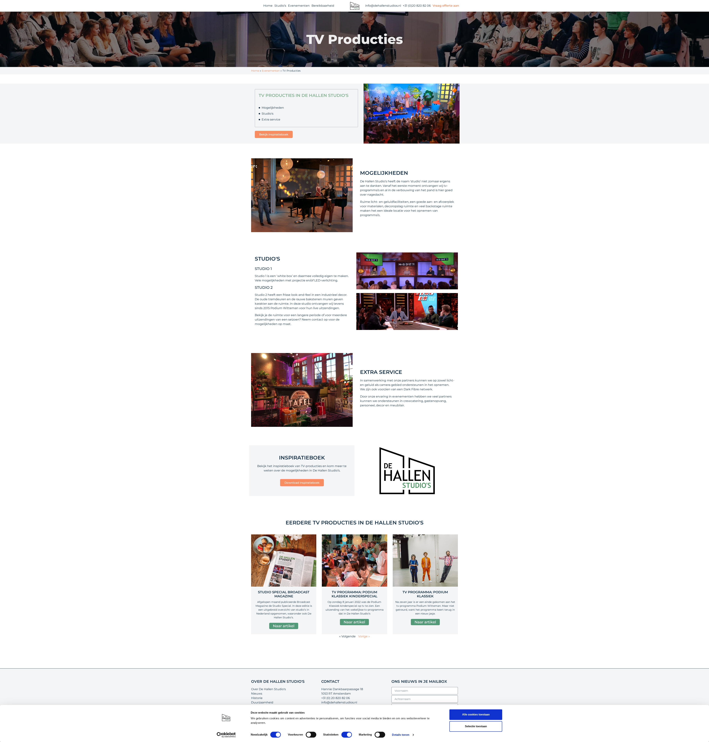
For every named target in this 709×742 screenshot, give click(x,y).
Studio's (267, 113)
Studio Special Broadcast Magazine (283, 594)
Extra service (271, 119)
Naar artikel (283, 626)
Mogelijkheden (273, 107)
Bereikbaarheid (322, 5)
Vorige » (364, 636)
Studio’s (280, 5)
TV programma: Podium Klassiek (425, 594)
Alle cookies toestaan (476, 714)
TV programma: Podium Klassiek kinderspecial (354, 594)
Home (268, 5)
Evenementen (299, 5)
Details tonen (400, 734)
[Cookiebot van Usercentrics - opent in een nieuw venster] (226, 735)
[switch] (311, 735)
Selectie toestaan (476, 726)
